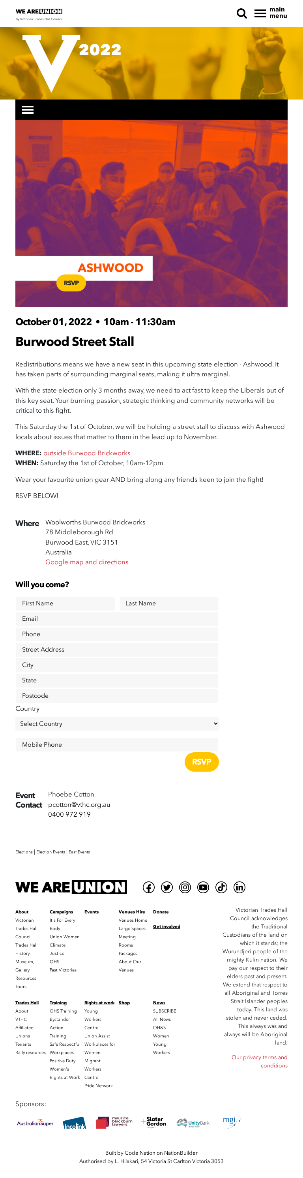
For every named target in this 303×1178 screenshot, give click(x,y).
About (21, 1011)
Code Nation (140, 1153)
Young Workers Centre (92, 1019)
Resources (25, 978)
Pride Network (98, 1086)
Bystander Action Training (60, 1027)
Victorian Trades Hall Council (26, 928)
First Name (37, 603)
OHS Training (63, 1011)
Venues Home (133, 920)
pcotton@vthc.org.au (79, 804)
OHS (54, 962)
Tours (20, 987)
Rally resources (30, 1053)
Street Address (43, 649)
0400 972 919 (69, 814)
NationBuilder (181, 1153)
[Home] (71, 887)
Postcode (35, 695)
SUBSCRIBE (164, 1011)
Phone (31, 634)
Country (27, 708)
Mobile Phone (42, 744)
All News (162, 1019)
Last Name (140, 603)
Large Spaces (132, 929)
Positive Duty (62, 1061)
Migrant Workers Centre (92, 1069)
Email (30, 618)
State (29, 680)
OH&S (159, 1028)
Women (161, 1036)
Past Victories (63, 970)
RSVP (71, 283)
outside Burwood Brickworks (87, 453)
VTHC (21, 1019)
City (28, 665)
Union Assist (97, 1036)
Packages (128, 953)
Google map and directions (87, 562)
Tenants (23, 1044)
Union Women (65, 937)
